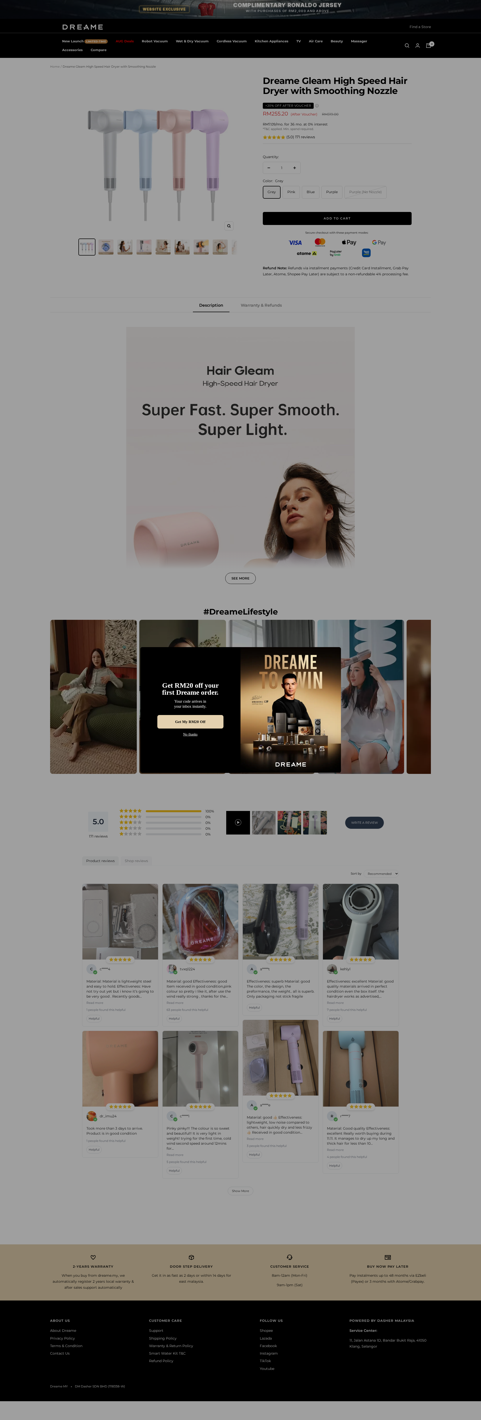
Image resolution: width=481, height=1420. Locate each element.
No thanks (190, 734)
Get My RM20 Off (190, 721)
